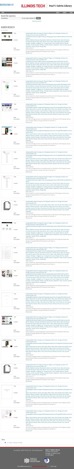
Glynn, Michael (44, 111)
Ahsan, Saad (29, 109)
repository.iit (7, 4)
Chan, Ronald (58, 109)
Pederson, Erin (63, 112)
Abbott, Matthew (30, 40)
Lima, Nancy (43, 112)
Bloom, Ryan (60, 40)
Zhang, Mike (43, 46)
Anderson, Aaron (36, 109)
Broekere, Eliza (35, 41)
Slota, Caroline (63, 45)
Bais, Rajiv (44, 109)
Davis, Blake (65, 109)
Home (3, 12)
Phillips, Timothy (44, 45)
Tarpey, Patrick (35, 46)
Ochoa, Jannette (35, 45)
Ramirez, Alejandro (54, 45)
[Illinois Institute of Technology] (28, 450)
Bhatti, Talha (51, 109)
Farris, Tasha (50, 41)
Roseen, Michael (52, 114)
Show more (29, 53)
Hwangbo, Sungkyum (36, 43)
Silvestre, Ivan (61, 114)
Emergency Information (39, 466)
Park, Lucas (55, 112)
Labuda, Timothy (35, 112)
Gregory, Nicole (52, 111)
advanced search (36, 21)
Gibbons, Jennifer (35, 111)
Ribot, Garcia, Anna (43, 114)
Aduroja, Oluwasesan (40, 40)
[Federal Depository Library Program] (47, 463)
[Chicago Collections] (32, 463)
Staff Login (53, 466)
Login (71, 12)
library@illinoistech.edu (24, 466)
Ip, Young (44, 43)
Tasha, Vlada (57, 41)
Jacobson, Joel (51, 43)
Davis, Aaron (43, 41)
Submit (64, 12)
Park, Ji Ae (49, 112)
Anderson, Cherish (51, 40)
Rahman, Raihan (33, 114)
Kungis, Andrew (60, 43)
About (58, 12)
